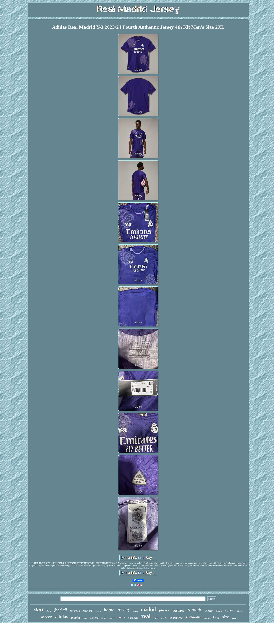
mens (103, 618)
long (216, 617)
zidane (207, 618)
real (146, 616)
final (156, 618)
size (225, 616)
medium (87, 610)
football (60, 610)
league (111, 618)
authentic (193, 617)
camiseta (133, 617)
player (164, 610)
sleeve (209, 610)
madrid (148, 609)
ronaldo (194, 609)
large (234, 618)
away (229, 610)
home (109, 609)
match (219, 611)
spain (85, 618)
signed (135, 611)
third (48, 611)
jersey (123, 609)
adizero (239, 611)
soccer (46, 616)
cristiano (178, 610)
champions (176, 617)
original (98, 611)
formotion (75, 611)
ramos (94, 617)
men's (163, 618)
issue (121, 617)
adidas (61, 616)
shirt (38, 609)
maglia (75, 617)
